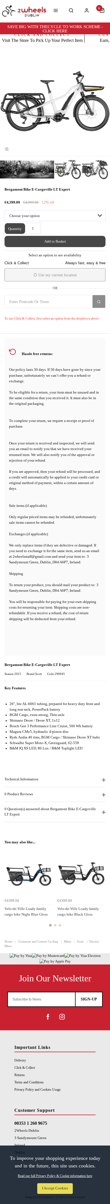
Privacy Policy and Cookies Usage (37, 1089)
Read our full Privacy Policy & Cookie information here (55, 1176)
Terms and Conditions (29, 1082)
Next (100, 890)
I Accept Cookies (55, 1188)
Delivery (20, 1060)
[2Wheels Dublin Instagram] (62, 1017)
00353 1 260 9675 (30, 1123)
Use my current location (57, 275)
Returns (19, 1075)
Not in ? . (31, 312)
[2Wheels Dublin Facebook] (48, 1017)
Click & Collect (24, 1067)
